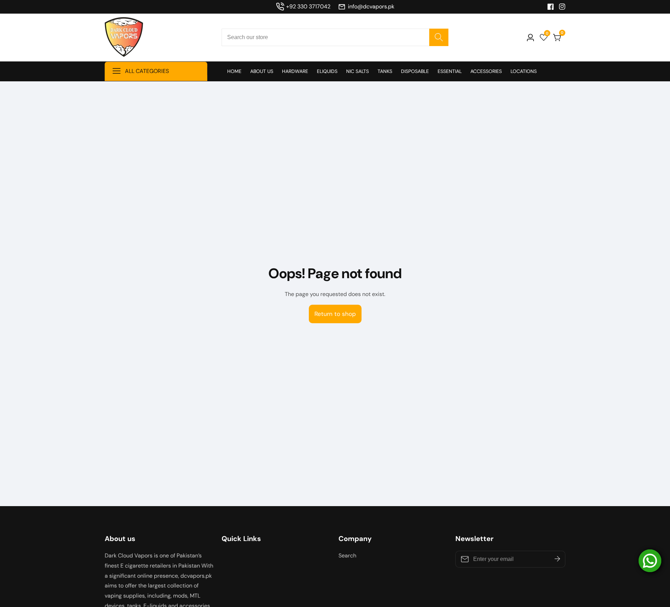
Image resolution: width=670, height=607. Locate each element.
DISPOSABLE (415, 71)
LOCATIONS (524, 71)
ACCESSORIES (486, 71)
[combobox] (335, 37)
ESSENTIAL (450, 71)
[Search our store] (438, 37)
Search (347, 555)
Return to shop (335, 314)
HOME (234, 71)
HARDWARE (295, 71)
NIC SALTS (357, 71)
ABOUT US (261, 71)
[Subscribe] (557, 559)
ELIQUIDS (327, 71)
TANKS (385, 71)
